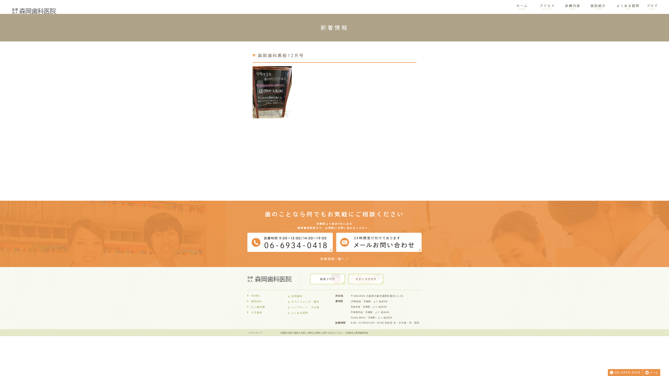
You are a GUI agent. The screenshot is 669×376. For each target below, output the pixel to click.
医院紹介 (256, 301)
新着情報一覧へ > (334, 258)
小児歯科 (256, 312)
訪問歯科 (297, 296)
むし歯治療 (258, 307)
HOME (255, 295)
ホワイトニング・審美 (305, 301)
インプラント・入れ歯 (305, 307)
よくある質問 (299, 312)
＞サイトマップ (254, 333)
